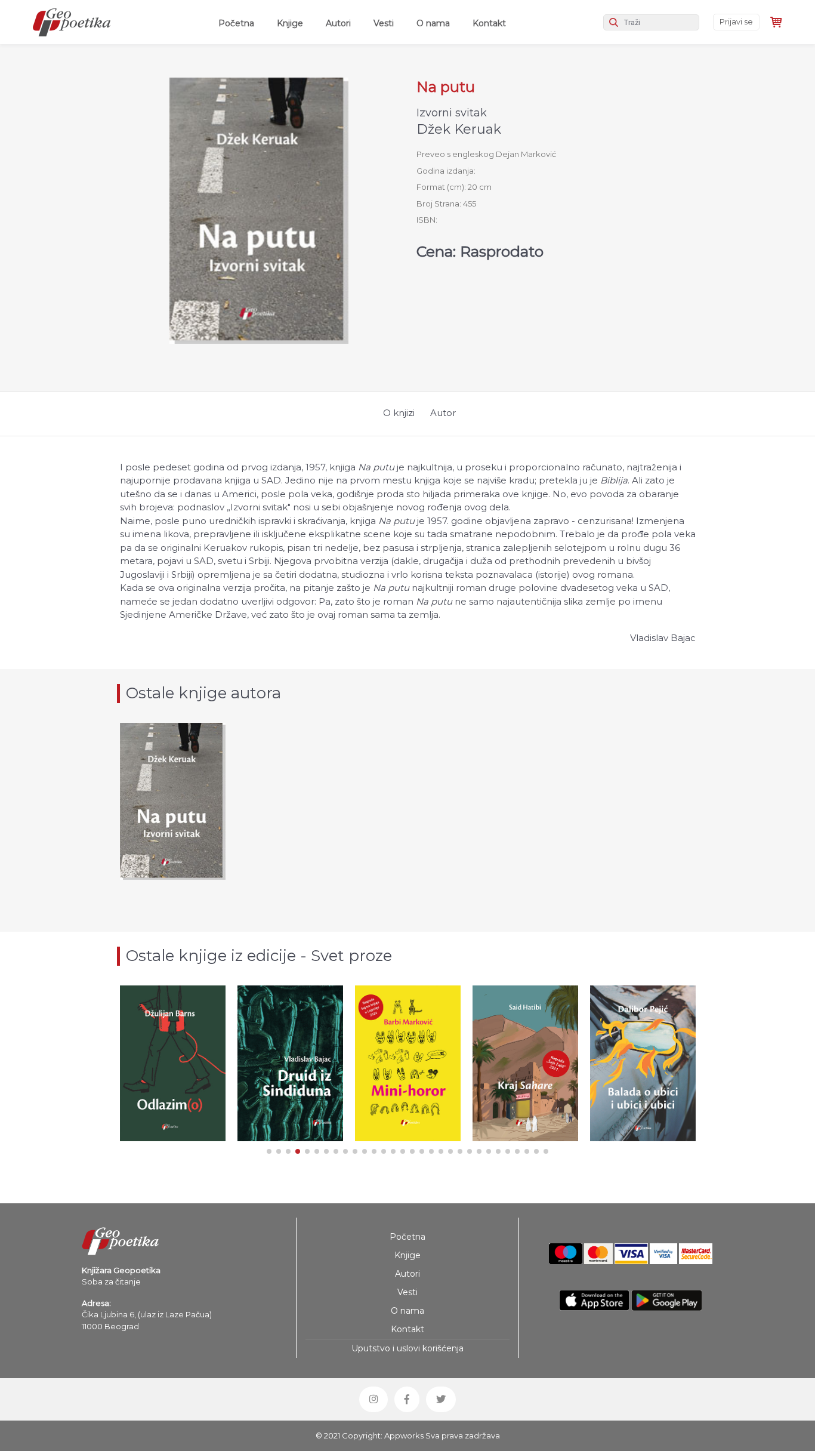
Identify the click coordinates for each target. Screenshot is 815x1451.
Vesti (383, 23)
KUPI (172, 1105)
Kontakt (489, 23)
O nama (433, 23)
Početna (238, 23)
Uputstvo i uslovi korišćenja (407, 1348)
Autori (338, 23)
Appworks (404, 1435)
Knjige (290, 23)
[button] (269, 1151)
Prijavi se (736, 21)
